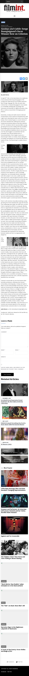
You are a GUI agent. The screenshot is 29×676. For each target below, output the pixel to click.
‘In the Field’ (21, 309)
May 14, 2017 (5, 421)
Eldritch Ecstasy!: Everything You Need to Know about (13, 423)
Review (3, 22)
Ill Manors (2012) (6, 444)
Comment (4, 332)
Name (3, 350)
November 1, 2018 (7, 398)
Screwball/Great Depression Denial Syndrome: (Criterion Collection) (12, 401)
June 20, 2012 (5, 442)
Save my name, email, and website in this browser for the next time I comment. (13, 368)
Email (17, 350)
